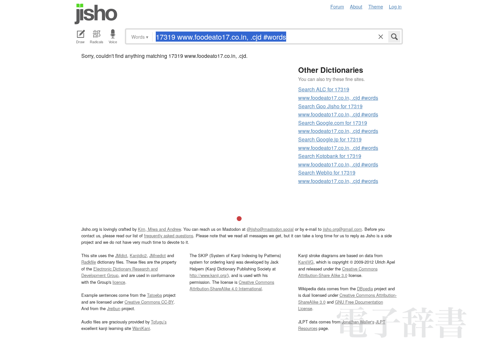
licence (119, 282)
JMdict (121, 255)
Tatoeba (154, 295)
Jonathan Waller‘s (358, 322)
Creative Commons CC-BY (149, 302)
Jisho (95, 14)
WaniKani (141, 328)
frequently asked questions (168, 235)
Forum (337, 6)
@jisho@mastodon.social (270, 229)
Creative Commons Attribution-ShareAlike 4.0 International (232, 285)
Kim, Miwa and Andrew (159, 229)
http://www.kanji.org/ (208, 275)
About (356, 6)
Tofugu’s (158, 322)
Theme (375, 6)
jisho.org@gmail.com (342, 229)
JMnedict (157, 255)
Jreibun (113, 308)
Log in (395, 6)
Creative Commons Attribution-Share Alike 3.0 (338, 272)
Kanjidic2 (138, 255)
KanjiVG (305, 262)
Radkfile (88, 262)
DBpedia (365, 288)
